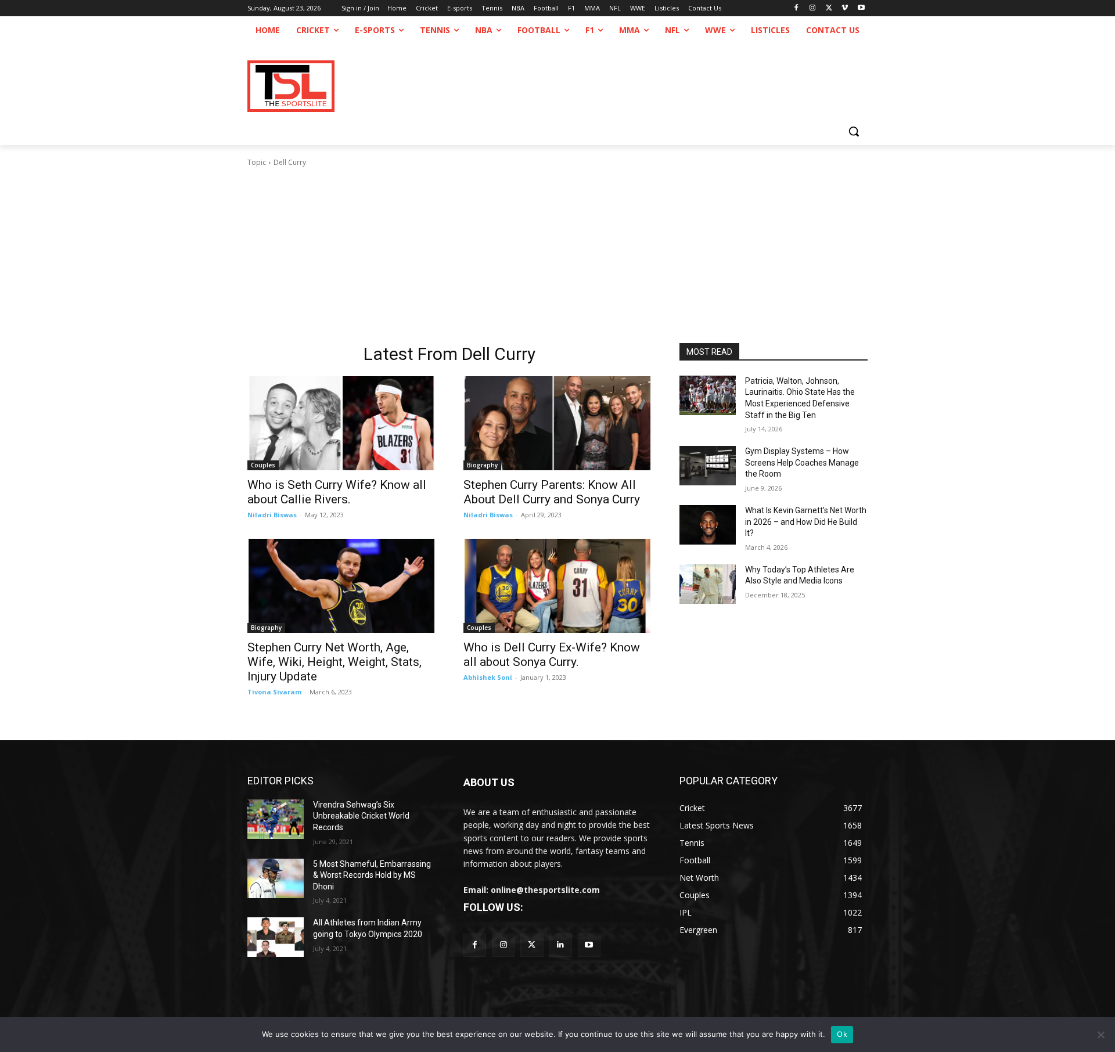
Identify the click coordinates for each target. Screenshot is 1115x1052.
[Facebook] (796, 8)
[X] (829, 8)
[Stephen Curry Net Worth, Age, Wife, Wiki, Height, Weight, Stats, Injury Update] (341, 586)
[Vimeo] (844, 8)
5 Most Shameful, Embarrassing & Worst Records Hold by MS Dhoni (372, 875)
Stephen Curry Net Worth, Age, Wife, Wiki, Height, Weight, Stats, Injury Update (334, 661)
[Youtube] (861, 8)
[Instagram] (812, 8)
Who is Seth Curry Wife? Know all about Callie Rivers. (336, 492)
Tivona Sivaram (274, 691)
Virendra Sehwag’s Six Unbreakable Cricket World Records (361, 816)
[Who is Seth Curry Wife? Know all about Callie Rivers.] (341, 423)
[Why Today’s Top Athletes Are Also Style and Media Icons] (707, 584)
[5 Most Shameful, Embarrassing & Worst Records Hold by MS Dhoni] (275, 878)
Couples (263, 465)
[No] (1100, 1034)
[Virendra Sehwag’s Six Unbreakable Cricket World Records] (275, 819)
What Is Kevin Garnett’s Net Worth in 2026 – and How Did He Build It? (805, 522)
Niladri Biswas (272, 514)
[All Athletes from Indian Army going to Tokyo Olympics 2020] (275, 937)
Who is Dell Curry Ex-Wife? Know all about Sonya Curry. (551, 654)
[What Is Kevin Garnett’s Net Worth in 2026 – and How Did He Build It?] (707, 525)
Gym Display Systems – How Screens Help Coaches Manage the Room (802, 462)
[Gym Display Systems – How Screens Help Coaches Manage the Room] (707, 465)
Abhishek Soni (487, 677)
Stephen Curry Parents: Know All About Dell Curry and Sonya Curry (551, 492)
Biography (482, 465)
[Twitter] (531, 945)
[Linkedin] (560, 945)
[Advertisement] (557, 255)
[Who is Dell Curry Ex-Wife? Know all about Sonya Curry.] (557, 586)
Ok (842, 1034)
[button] (854, 131)
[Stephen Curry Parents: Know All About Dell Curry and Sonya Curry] (557, 423)
